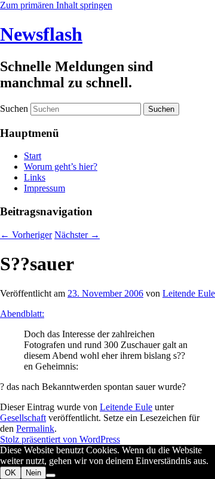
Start (32, 156)
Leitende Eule (188, 293)
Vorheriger (26, 235)
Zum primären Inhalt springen (56, 5)
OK (10, 472)
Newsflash (41, 34)
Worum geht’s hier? (60, 166)
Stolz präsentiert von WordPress (60, 439)
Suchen (14, 108)
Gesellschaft (23, 418)
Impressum (44, 188)
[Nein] (51, 475)
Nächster (77, 235)
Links (34, 177)
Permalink (35, 428)
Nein (33, 472)
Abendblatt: (22, 314)
